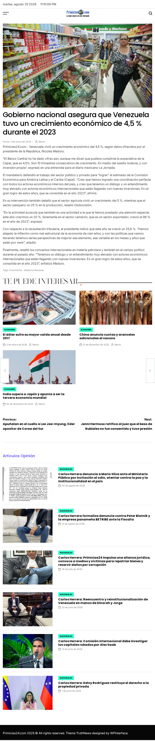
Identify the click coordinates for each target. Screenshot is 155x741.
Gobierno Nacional (34, 270)
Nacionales (66, 469)
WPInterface (119, 733)
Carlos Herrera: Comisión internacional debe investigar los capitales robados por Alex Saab (103, 643)
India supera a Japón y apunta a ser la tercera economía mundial (33, 396)
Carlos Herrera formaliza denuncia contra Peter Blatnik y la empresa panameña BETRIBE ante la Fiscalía (104, 518)
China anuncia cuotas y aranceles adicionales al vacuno (107, 336)
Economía (9, 329)
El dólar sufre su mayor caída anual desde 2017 (37, 336)
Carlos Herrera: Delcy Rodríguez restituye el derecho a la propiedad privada (103, 685)
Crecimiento (15, 270)
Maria (42, 141)
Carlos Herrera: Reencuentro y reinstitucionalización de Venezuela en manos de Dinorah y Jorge (103, 601)
